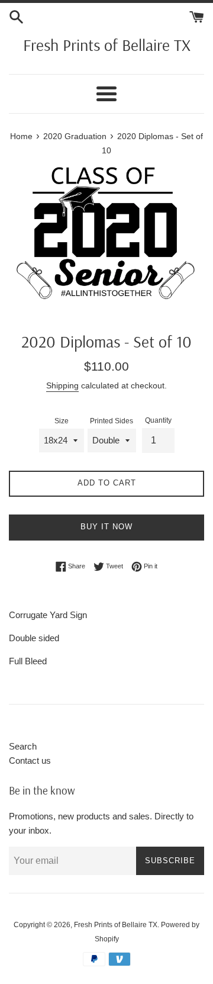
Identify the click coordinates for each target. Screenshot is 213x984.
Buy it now (106, 526)
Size (61, 421)
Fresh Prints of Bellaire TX (107, 44)
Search (23, 746)
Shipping (62, 385)
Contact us (30, 760)
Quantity (158, 420)
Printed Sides (111, 421)
